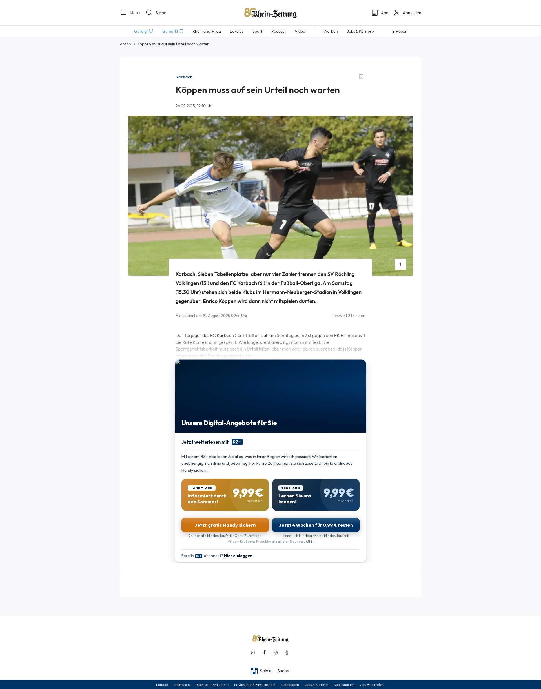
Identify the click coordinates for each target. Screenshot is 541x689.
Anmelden (412, 12)
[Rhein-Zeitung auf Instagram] (275, 652)
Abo (384, 12)
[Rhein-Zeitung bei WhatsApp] (253, 652)
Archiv (125, 43)
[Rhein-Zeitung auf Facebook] (264, 652)
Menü (134, 12)
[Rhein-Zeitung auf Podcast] (287, 652)
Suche (161, 12)
